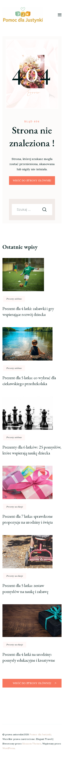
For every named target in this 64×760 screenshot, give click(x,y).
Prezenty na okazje (14, 506)
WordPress (8, 748)
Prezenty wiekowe (14, 298)
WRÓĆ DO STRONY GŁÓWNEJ (32, 180)
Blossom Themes (31, 743)
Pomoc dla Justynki (40, 734)
